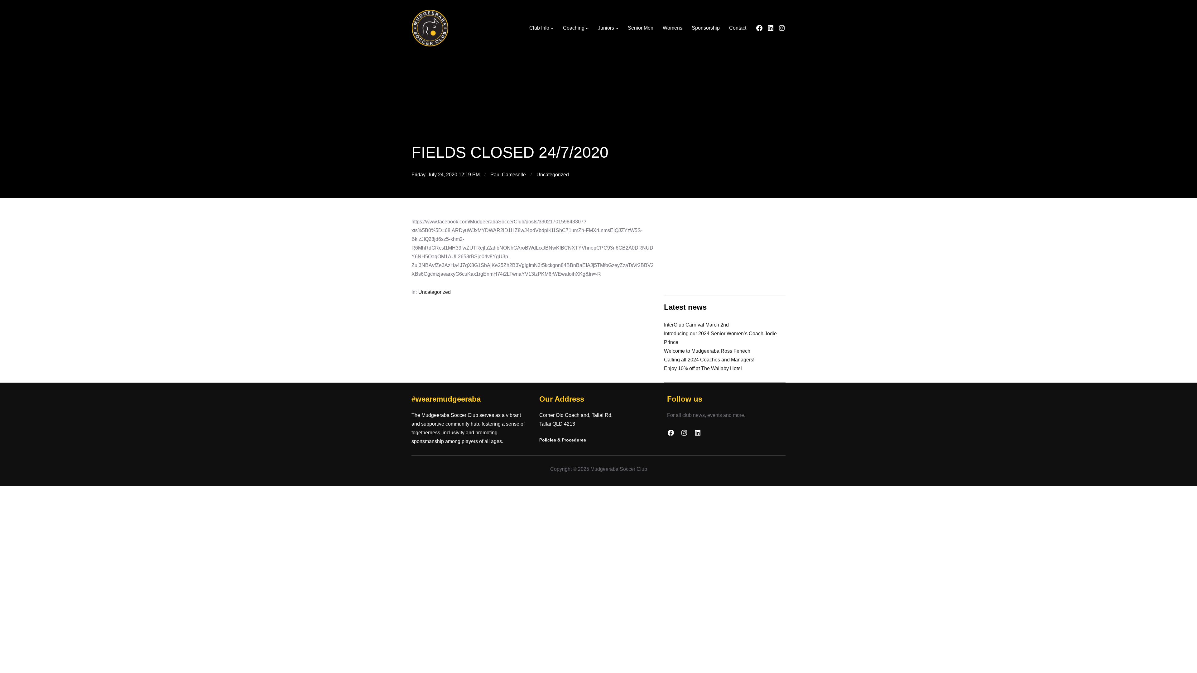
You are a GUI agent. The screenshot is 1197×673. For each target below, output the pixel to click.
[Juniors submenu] (616, 28)
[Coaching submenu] (587, 28)
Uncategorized (552, 174)
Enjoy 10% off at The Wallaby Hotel (703, 368)
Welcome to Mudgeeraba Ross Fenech (707, 351)
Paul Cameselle (508, 174)
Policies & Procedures (562, 439)
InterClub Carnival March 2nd (696, 324)
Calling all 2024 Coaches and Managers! (709, 359)
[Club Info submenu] (552, 28)
